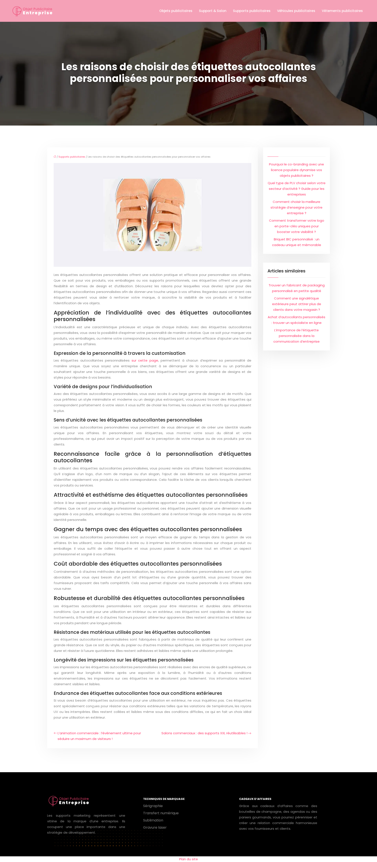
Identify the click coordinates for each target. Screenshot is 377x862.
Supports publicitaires (252, 11)
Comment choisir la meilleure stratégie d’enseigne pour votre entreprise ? (296, 207)
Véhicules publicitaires (296, 11)
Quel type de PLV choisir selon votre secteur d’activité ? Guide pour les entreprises (297, 189)
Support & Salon (212, 11)
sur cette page (145, 360)
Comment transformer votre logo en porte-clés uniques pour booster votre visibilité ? (296, 226)
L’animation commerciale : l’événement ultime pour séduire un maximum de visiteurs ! (99, 736)
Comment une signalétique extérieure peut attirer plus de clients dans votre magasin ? (296, 304)
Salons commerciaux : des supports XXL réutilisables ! (204, 733)
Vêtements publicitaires (342, 11)
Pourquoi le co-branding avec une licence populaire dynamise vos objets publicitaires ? (296, 170)
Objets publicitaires (175, 11)
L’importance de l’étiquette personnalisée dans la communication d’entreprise (296, 336)
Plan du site (188, 859)
